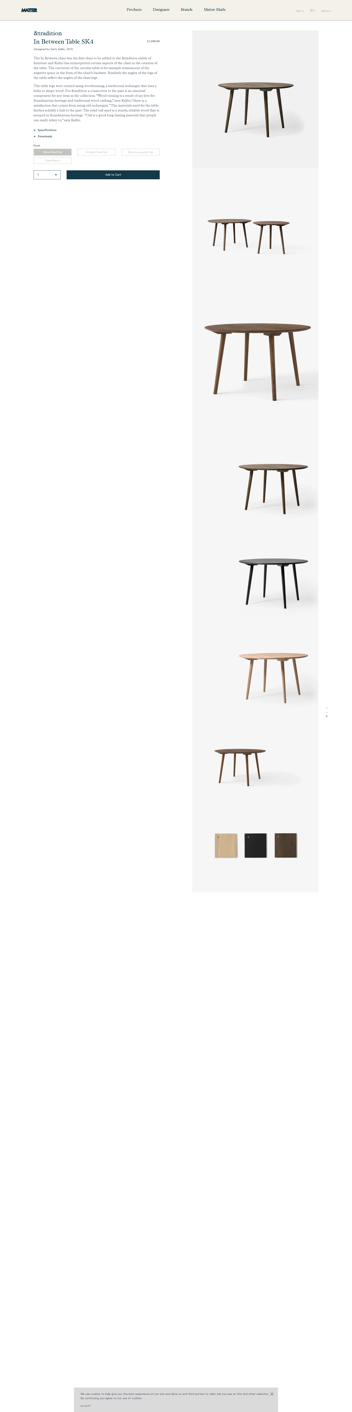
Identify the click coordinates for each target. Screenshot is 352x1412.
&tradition (48, 34)
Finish (37, 146)
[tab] (97, 130)
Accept (85, 1406)
